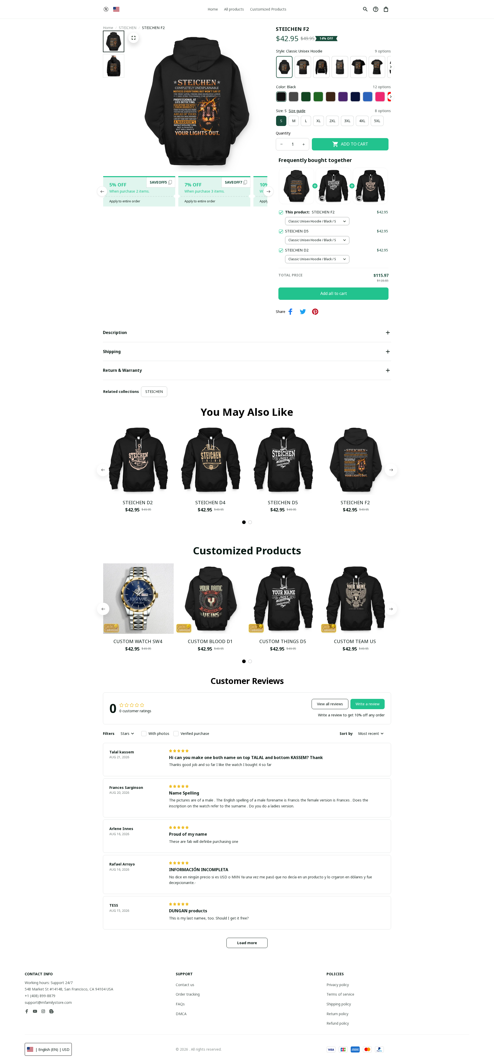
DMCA (181, 1013)
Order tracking (188, 994)
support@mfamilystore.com (48, 1002)
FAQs (180, 1004)
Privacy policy (338, 984)
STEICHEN (127, 27)
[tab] (243, 522)
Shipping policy (339, 1004)
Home (108, 27)
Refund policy (338, 1023)
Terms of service (340, 994)
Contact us (185, 984)
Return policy (337, 1013)
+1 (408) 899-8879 (40, 995)
